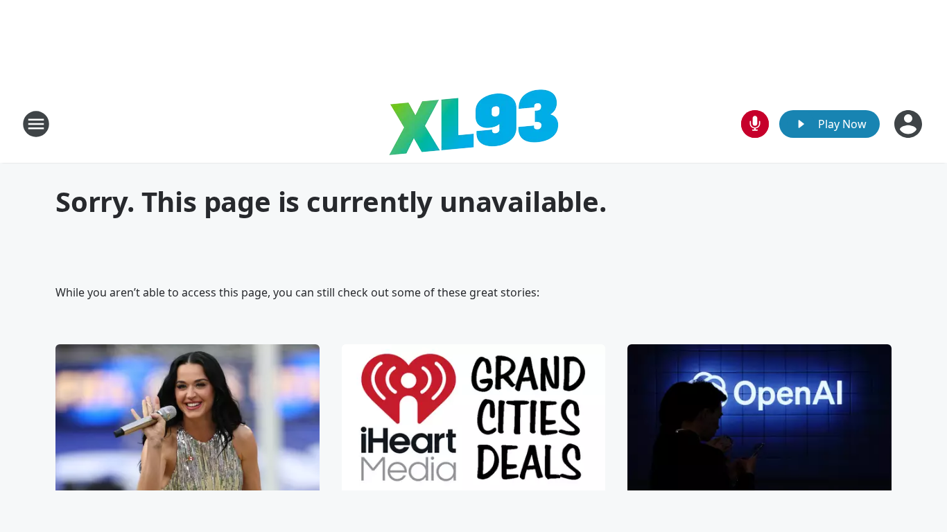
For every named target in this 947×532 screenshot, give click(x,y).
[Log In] (909, 124)
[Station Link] (473, 123)
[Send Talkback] (755, 124)
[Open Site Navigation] (36, 124)
